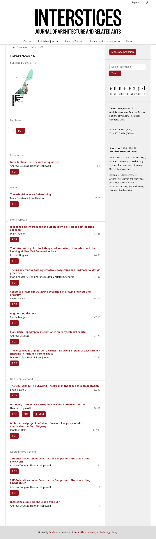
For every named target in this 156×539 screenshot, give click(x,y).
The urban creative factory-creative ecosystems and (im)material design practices (55, 271)
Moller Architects (129, 174)
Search (115, 73)
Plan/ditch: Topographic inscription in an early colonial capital (48, 332)
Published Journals (49, 41)
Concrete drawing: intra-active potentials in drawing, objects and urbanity (50, 293)
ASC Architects (136, 186)
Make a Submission (122, 52)
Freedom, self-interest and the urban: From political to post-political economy (52, 228)
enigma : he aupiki (131, 115)
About (129, 41)
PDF (20, 130)
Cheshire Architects (128, 182)
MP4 (41, 414)
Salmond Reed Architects (121, 190)
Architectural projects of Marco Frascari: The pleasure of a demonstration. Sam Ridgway (46, 424)
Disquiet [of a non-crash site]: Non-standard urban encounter (47, 404)
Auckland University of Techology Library (97, 532)
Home (13, 47)
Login (146, 2)
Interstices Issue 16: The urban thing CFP (35, 502)
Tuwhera (53, 532)
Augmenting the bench (24, 313)
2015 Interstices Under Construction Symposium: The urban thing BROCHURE (50, 460)
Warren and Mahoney (132, 178)
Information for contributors (104, 41)
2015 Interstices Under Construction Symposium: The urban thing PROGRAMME (50, 482)
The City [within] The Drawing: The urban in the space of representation (54, 386)
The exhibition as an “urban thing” (31, 194)
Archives (23, 47)
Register (136, 2)
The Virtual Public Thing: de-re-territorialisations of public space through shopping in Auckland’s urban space (55, 352)
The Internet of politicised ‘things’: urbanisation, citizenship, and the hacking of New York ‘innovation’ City (52, 250)
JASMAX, (113, 182)
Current (27, 41)
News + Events (73, 41)
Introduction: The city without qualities (34, 162)
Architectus (115, 178)
